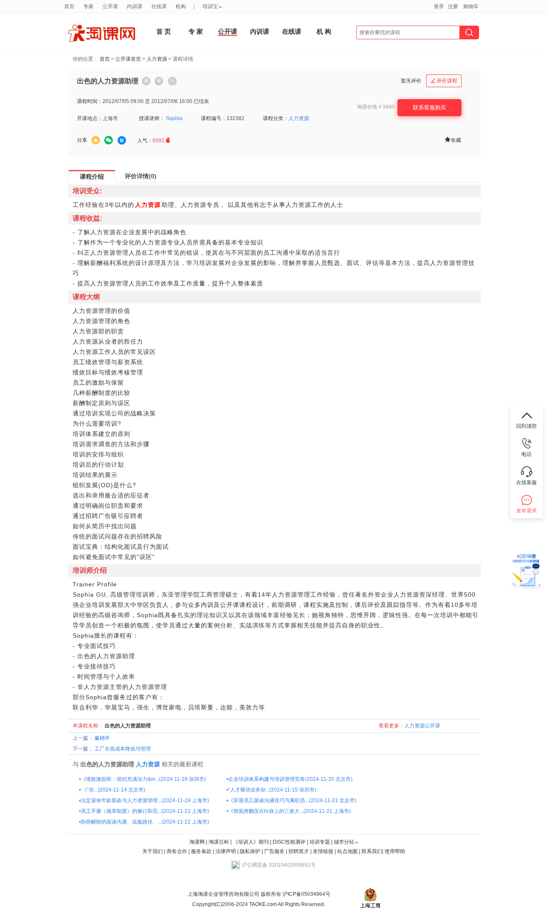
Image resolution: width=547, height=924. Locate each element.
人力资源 (157, 59)
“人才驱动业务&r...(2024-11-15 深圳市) (272, 790)
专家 (88, 6)
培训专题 (319, 842)
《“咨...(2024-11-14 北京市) (113, 790)
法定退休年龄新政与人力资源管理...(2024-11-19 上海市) (145, 800)
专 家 (195, 31)
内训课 (259, 31)
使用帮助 (395, 851)
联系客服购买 (429, 107)
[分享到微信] (108, 140)
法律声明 (225, 851)
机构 (181, 6)
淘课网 (197, 842)
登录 (439, 6)
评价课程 (444, 81)
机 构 (324, 31)
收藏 (452, 139)
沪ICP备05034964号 (305, 894)
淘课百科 (219, 842)
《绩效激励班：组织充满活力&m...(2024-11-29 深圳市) (143, 779)
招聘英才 (298, 851)
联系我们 (372, 851)
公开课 (227, 31)
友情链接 (323, 851)
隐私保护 (251, 851)
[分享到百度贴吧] (121, 140)
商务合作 (177, 851)
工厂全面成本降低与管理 (122, 749)
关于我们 (152, 851)
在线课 (291, 31)
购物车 (471, 6)
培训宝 (210, 6)
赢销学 (102, 738)
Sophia (174, 118)
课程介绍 (92, 176)
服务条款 (202, 851)
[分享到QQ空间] (95, 140)
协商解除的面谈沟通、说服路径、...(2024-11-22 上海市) (145, 822)
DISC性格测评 (289, 842)
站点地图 (348, 851)
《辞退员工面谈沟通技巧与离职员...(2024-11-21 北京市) (292, 800)
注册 (453, 6)
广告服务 (274, 851)
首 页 (163, 31)
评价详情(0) (140, 176)
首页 (105, 59)
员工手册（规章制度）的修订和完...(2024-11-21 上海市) (145, 811)
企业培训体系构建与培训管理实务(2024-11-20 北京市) (290, 779)
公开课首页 (128, 59)
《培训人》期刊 (251, 842)
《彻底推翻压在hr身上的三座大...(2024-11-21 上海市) (289, 811)
